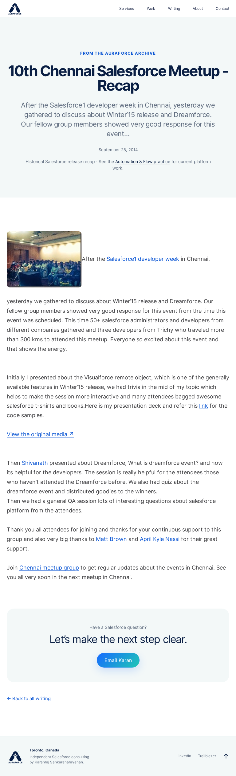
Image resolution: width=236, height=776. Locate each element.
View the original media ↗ (40, 434)
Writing (174, 8)
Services (126, 8)
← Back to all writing (29, 698)
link (203, 405)
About (198, 8)
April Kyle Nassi (159, 539)
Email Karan (118, 660)
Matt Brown (111, 539)
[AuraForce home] (15, 9)
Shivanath (35, 463)
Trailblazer (207, 756)
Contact (222, 8)
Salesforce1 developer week (143, 259)
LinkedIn (183, 756)
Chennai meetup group (49, 567)
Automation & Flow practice (142, 161)
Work (151, 8)
